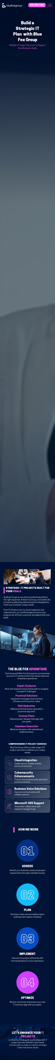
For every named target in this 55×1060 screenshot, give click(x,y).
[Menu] (49, 5)
